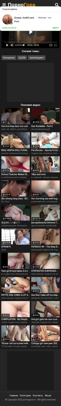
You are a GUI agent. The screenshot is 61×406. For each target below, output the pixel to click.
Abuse (48, 395)
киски (24, 346)
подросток (36, 153)
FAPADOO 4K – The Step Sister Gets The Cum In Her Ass (45, 246)
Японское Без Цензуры (29, 225)
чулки (4, 322)
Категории (25, 395)
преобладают (37, 57)
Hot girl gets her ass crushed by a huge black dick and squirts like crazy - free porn (45, 319)
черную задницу (50, 177)
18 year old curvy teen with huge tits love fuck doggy (15, 343)
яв (8, 129)
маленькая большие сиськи (24, 153)
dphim (13, 129)
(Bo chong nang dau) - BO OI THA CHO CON (15, 198)
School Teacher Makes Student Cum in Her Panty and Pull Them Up (15, 174)
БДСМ (22, 57)
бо (2, 201)
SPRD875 (6, 246)
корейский (51, 225)
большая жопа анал (25, 274)
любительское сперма (14, 177)
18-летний (6, 346)
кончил (5, 153)
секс (3, 129)
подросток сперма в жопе (27, 298)
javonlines (22, 129)
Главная (14, 395)
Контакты (38, 395)
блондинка (9, 57)
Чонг (7, 201)
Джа (3, 249)
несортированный (40, 129)
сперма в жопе (50, 153)
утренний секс (38, 201)
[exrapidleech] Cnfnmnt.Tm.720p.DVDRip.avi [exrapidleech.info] (45, 222)
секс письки (37, 274)
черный (37, 177)
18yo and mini (38, 174)
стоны (56, 298)
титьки (16, 346)
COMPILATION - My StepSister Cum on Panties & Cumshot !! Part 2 (15, 319)
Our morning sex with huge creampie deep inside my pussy (45, 198)
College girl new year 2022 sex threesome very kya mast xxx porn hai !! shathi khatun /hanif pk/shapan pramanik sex (45, 343)
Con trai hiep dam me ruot (14, 126)
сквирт (55, 322)
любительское (8, 225)
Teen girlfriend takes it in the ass (15, 271)
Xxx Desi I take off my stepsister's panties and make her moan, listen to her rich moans (45, 295)
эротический (38, 225)
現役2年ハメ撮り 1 (10, 222)
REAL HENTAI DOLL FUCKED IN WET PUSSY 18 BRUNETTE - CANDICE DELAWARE (15, 150)
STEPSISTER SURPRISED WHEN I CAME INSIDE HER (45, 271)
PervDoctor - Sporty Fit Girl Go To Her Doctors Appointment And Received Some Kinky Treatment (45, 150)
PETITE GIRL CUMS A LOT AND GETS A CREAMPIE (15, 295)
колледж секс (38, 346)
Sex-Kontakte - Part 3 (42, 126)
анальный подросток (42, 249)
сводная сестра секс (42, 298)
